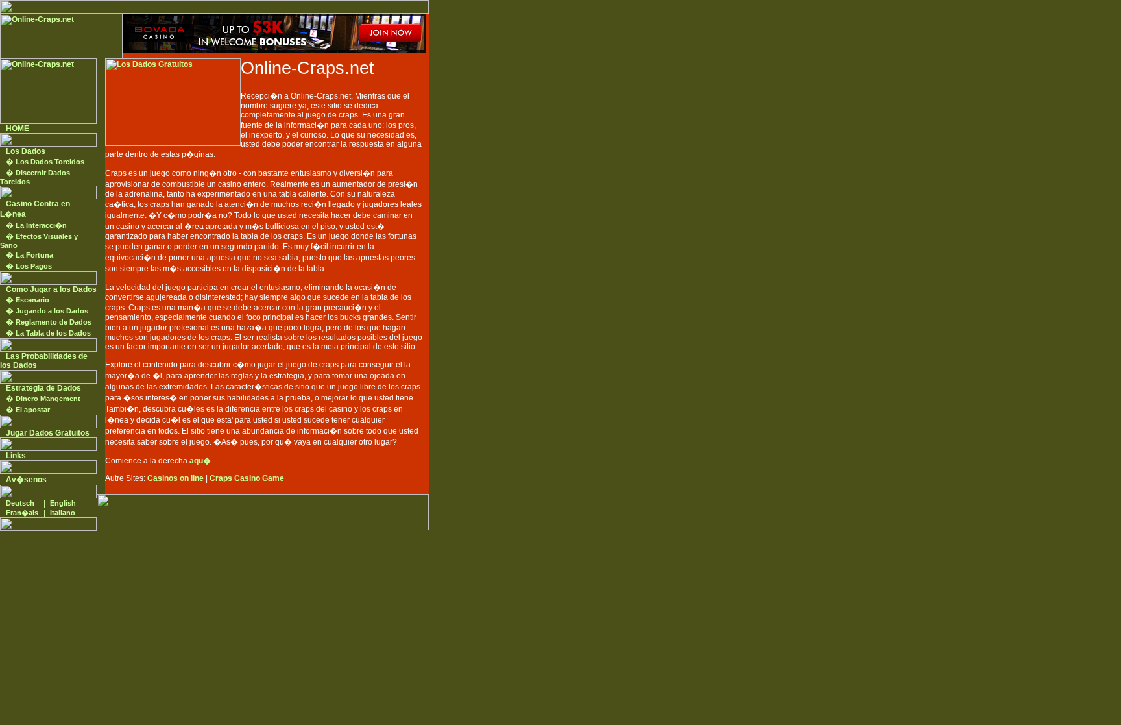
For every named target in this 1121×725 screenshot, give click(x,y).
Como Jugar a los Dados (51, 289)
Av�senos (26, 479)
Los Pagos (34, 266)
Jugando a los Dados (52, 311)
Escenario (32, 300)
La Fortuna (34, 255)
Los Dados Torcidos (50, 162)
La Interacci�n (41, 225)
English (63, 503)
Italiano (62, 513)
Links (16, 455)
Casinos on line (175, 478)
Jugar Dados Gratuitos (48, 432)
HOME (17, 128)
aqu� (200, 460)
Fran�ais (22, 513)
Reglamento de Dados (53, 322)
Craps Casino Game (247, 478)
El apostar (33, 409)
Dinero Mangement (48, 398)
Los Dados (25, 151)
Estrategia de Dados (43, 388)
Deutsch (20, 503)
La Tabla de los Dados (53, 333)
